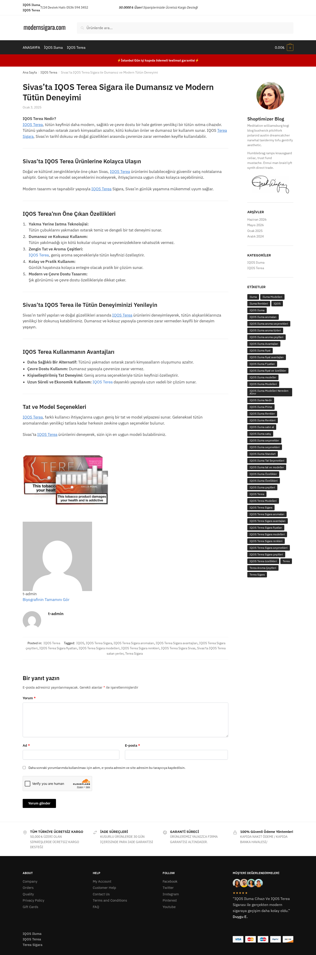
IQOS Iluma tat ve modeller (267, 467)
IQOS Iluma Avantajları (264, 343)
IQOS (80, 643)
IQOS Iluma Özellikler (263, 474)
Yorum (29, 698)
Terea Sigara (134, 653)
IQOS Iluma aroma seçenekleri (269, 323)
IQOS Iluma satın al (262, 427)
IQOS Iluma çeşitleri (262, 487)
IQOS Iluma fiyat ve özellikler (268, 370)
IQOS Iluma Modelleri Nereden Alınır (269, 392)
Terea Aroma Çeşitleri (263, 568)
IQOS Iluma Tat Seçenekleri (267, 460)
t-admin (56, 613)
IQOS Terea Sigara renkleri (140, 648)
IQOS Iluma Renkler (262, 413)
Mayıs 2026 (255, 225)
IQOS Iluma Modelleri (263, 384)
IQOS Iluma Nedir (261, 400)
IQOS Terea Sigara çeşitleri (266, 554)
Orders (28, 887)
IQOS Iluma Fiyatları (262, 364)
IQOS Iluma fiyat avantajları (267, 357)
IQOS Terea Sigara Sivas (178, 648)
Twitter (168, 887)
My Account (102, 881)
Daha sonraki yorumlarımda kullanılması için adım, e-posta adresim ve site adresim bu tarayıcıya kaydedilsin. (107, 768)
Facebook (170, 881)
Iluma (253, 297)
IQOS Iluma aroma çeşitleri (266, 337)
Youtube (169, 907)
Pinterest (170, 900)
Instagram (171, 894)
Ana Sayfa (30, 72)
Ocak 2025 (255, 231)
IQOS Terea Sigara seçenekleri (269, 547)
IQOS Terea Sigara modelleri (99, 648)
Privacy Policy (33, 900)
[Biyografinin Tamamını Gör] (71, 599)
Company (30, 881)
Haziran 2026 (256, 219)
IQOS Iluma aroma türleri (265, 330)
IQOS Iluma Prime (261, 407)
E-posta (132, 745)
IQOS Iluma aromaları (263, 317)
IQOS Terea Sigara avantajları (177, 643)
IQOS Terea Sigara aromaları (134, 643)
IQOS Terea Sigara (99, 643)
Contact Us (101, 894)
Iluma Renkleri (259, 303)
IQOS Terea (48, 72)
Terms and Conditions (110, 900)
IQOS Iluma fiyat (260, 350)
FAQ (96, 907)
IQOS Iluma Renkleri (263, 420)
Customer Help (104, 887)
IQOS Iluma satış (260, 433)
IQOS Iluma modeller (263, 377)
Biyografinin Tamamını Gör (46, 599)
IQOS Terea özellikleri (263, 561)
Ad (26, 745)
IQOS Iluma (255, 262)
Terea (286, 561)
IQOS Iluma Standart (263, 454)
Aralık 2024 (255, 236)
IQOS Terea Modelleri (263, 500)
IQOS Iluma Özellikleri (264, 480)
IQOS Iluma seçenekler (264, 440)
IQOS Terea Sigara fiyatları (58, 648)
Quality (28, 894)
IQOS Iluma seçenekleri (265, 447)
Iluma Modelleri (272, 297)
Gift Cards (30, 907)
